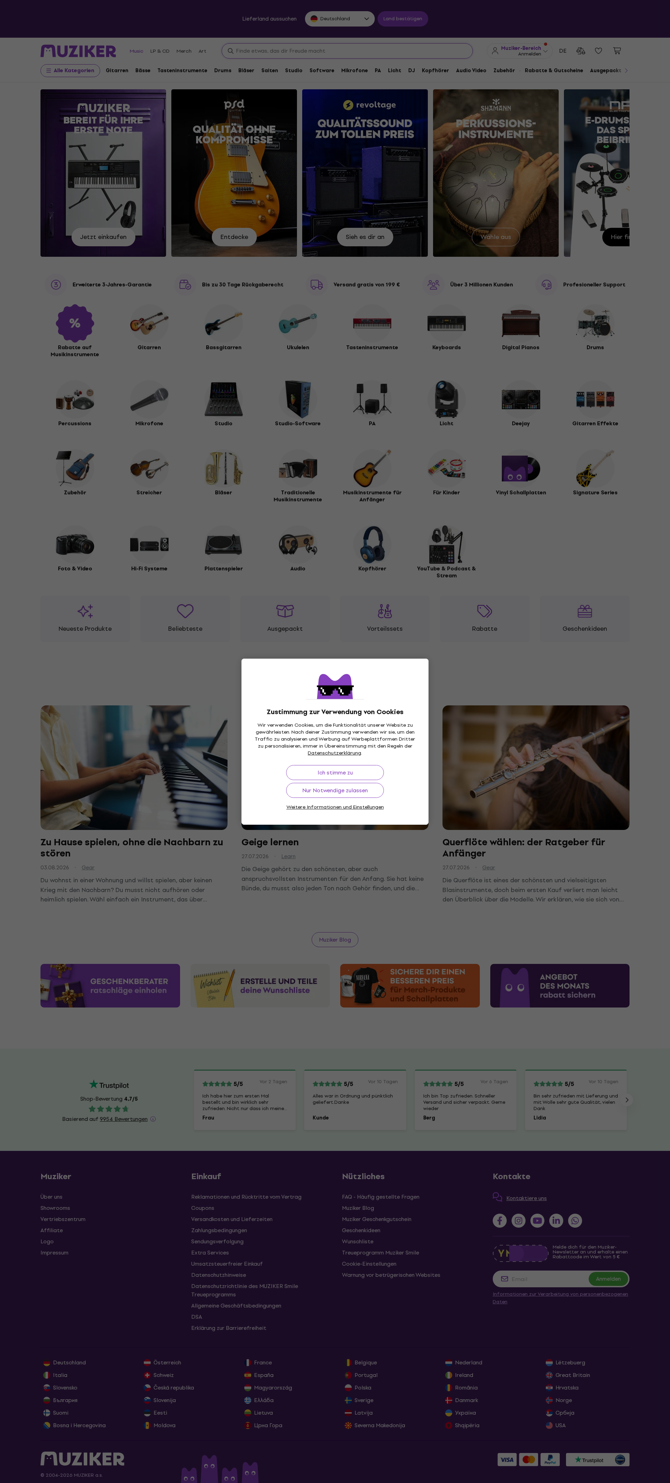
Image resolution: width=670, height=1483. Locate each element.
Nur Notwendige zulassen (335, 790)
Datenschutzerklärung (334, 753)
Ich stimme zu (335, 772)
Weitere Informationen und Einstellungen (335, 807)
